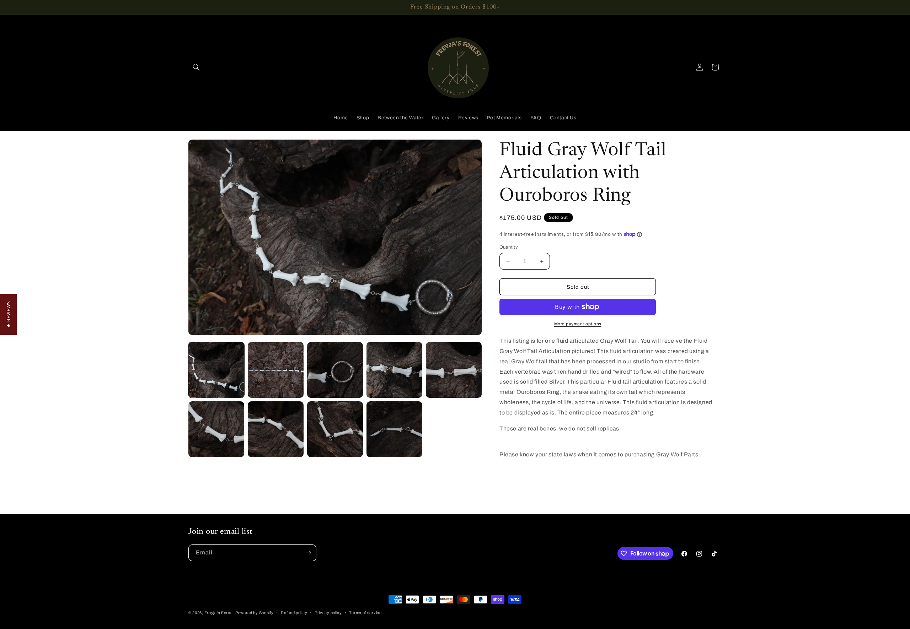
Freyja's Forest (219, 613)
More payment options (577, 323)
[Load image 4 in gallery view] (394, 370)
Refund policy (294, 613)
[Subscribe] (308, 552)
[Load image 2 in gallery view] (276, 370)
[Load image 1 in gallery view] (216, 370)
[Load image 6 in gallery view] (216, 429)
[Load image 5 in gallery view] (454, 370)
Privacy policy (328, 613)
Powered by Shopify (254, 613)
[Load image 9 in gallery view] (394, 429)
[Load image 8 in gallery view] (335, 429)
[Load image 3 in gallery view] (335, 370)
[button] (196, 67)
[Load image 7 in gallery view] (276, 429)
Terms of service (365, 613)
